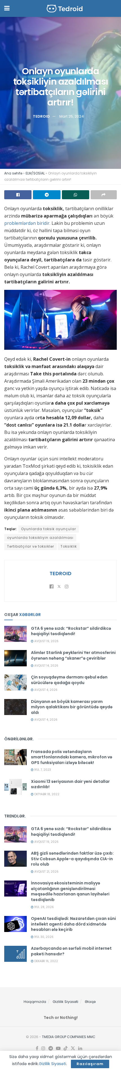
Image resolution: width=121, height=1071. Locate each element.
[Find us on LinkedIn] (80, 1048)
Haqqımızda (35, 1001)
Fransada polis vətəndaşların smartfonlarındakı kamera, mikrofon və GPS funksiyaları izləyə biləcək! (71, 757)
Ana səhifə (13, 173)
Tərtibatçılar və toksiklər (30, 546)
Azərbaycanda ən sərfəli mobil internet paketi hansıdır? (71, 951)
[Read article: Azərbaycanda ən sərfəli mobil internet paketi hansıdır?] (15, 954)
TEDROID (41, 116)
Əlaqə (90, 1001)
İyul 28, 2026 (43, 907)
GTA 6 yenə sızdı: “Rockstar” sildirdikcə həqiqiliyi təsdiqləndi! (71, 631)
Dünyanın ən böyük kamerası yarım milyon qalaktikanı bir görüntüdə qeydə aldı (72, 707)
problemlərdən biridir (27, 223)
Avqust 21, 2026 (46, 872)
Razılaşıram (90, 1063)
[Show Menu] (7, 8)
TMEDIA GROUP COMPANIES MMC (68, 1036)
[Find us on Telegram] (50, 1048)
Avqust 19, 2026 (46, 641)
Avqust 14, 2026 (45, 666)
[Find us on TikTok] (66, 1048)
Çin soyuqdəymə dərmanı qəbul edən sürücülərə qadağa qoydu (69, 679)
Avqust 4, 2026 (45, 690)
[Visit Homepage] (65, 8)
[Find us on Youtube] (58, 1048)
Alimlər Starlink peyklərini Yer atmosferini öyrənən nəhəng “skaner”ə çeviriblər (73, 655)
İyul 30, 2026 (43, 937)
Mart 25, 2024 (71, 116)
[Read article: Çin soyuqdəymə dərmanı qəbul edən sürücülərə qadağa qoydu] (15, 683)
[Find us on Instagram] (43, 1048)
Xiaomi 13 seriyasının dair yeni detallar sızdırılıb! (70, 784)
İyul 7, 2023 (42, 770)
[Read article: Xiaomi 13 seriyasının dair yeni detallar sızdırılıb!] (15, 787)
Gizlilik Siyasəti (65, 1001)
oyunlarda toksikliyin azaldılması (40, 537)
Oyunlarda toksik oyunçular (48, 528)
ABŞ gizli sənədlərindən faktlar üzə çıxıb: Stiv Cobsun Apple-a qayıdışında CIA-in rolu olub (72, 858)
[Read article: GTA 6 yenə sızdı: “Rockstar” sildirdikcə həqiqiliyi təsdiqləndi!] (15, 634)
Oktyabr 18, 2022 (46, 794)
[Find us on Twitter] (73, 1048)
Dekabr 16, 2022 (45, 961)
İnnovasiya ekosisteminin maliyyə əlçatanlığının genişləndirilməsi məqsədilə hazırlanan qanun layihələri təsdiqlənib (70, 891)
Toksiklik (68, 546)
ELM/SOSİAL (35, 173)
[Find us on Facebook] (37, 1048)
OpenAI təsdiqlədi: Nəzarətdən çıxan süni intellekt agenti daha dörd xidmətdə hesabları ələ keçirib (73, 924)
